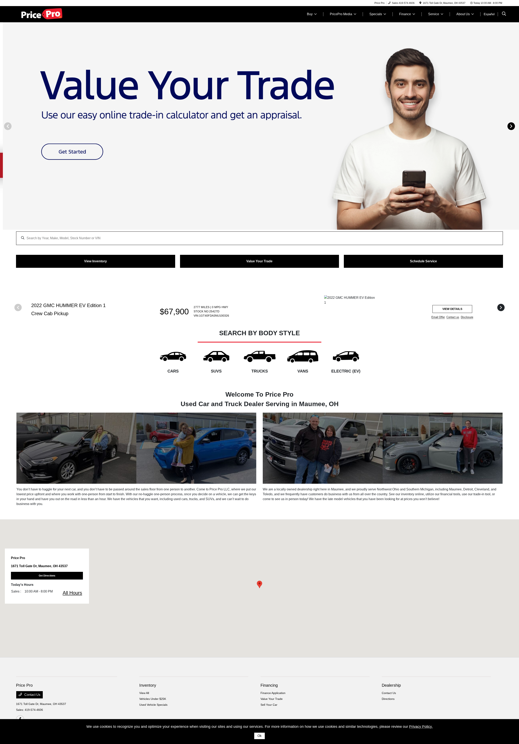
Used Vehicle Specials (153, 704)
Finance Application (273, 693)
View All (144, 693)
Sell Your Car (269, 704)
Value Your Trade (272, 698)
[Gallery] (259, 126)
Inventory (147, 685)
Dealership (391, 685)
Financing (269, 685)
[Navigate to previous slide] (3, 126)
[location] (420, 3)
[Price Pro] (51, 14)
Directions (388, 698)
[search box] (259, 236)
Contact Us (32, 694)
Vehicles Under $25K (152, 698)
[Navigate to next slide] (516, 126)
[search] (504, 14)
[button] (259, 584)
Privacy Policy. (421, 727)
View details (452, 309)
